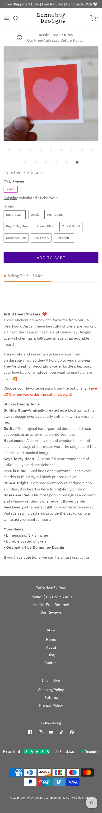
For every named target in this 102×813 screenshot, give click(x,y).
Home (51, 639)
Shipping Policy (51, 689)
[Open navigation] (6, 18)
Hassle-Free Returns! (51, 604)
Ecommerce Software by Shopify (71, 797)
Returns (51, 697)
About (51, 647)
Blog (51, 654)
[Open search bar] (17, 18)
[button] (51, 93)
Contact (51, 662)
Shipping (11, 197)
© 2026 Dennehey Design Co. (29, 797)
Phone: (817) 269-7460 (51, 596)
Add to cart (51, 257)
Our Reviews (51, 612)
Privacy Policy (51, 705)
